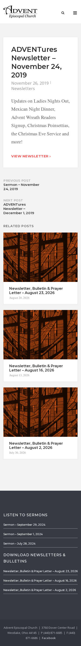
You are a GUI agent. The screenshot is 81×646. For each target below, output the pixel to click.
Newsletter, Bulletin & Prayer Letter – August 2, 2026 (39, 590)
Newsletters (23, 88)
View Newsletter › (31, 156)
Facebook (49, 638)
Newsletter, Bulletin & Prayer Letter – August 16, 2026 (39, 580)
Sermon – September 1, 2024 (23, 534)
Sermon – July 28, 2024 (19, 543)
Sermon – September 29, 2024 (24, 524)
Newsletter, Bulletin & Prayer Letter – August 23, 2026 (40, 571)
